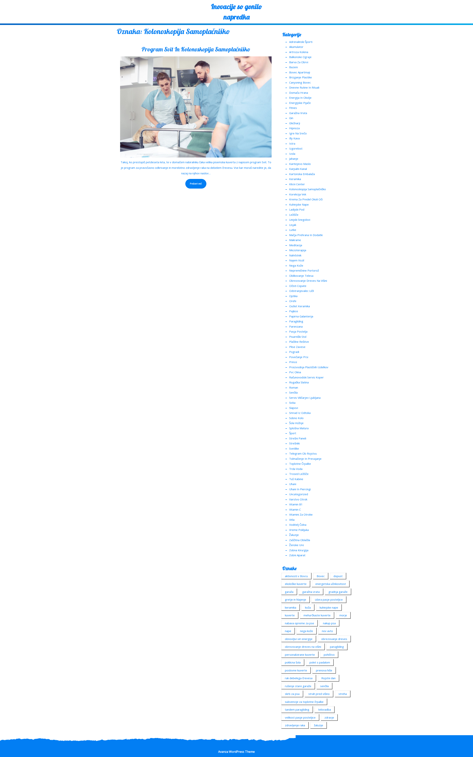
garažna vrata (311, 592)
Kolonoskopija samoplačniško (307, 189)
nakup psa (329, 623)
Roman (293, 387)
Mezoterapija (297, 250)
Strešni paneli (297, 438)
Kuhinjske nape (299, 204)
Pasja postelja (298, 331)
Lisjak (292, 225)
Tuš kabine (296, 479)
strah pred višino (319, 694)
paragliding (337, 646)
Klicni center (297, 184)
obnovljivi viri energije (298, 639)
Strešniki (294, 443)
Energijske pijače (300, 103)
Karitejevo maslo (300, 164)
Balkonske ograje (300, 57)
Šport (292, 433)
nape (288, 631)
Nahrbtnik (295, 255)
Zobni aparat (297, 555)
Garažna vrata (298, 113)
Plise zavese (297, 347)
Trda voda (295, 469)
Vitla (292, 519)
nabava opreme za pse (299, 623)
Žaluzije (294, 535)
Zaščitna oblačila (299, 540)
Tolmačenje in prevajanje (305, 458)
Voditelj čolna (297, 524)
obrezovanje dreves (334, 639)
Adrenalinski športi (300, 42)
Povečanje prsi (298, 357)
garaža (289, 592)
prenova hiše (324, 670)
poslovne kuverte (296, 670)
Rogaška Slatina (299, 382)
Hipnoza (294, 128)
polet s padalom (319, 662)
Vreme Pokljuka (299, 530)
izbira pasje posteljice (329, 599)
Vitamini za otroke (301, 514)
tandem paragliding (297, 709)
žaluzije (318, 725)
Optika (293, 296)
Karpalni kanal (298, 169)
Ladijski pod (296, 209)
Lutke (292, 230)
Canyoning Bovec (300, 82)
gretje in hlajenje (295, 599)
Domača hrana (298, 92)
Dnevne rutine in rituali (304, 87)
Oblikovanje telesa (301, 275)
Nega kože (296, 265)
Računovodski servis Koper (306, 377)
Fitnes (293, 108)
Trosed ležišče (299, 474)
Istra (292, 143)
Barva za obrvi (298, 62)
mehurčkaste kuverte (317, 615)
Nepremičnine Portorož (304, 270)
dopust (338, 576)
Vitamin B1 (296, 504)
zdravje (329, 717)
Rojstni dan (328, 678)
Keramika (295, 179)
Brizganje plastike (300, 77)
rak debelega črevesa (298, 678)
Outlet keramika (299, 306)
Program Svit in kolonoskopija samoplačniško (196, 49)
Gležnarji (294, 123)
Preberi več (193, 182)
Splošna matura (299, 428)
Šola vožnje (296, 423)
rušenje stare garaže (298, 686)
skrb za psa (292, 694)
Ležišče (293, 214)
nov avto (327, 631)
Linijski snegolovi (299, 219)
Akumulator (296, 47)
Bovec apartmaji (299, 72)
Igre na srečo (298, 133)
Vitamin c (295, 509)
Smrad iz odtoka (300, 413)
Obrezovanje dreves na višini (308, 280)
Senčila (293, 392)
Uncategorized (298, 494)
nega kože (306, 631)
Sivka (292, 402)
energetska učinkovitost (330, 584)
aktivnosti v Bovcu (296, 576)
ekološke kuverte (296, 584)
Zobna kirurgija (298, 550)
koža (308, 607)
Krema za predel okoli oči (306, 199)
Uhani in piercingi (300, 489)
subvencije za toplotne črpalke (304, 702)
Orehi (292, 301)
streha (342, 694)
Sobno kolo (296, 418)
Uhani (292, 484)
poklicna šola (293, 662)
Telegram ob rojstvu (303, 453)
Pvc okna (295, 372)
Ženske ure (296, 545)
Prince (293, 362)
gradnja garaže (338, 592)
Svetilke (294, 448)
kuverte (290, 615)
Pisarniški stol (297, 336)
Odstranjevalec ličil (301, 291)
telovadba (324, 709)
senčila (324, 686)
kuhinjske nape (329, 607)
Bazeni (293, 67)
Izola (292, 153)
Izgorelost (295, 148)
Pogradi (294, 352)
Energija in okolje (300, 97)
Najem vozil (296, 260)
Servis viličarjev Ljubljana (305, 397)
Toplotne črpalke (300, 463)
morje (343, 615)
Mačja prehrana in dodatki (306, 235)
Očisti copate (297, 286)
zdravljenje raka (295, 725)
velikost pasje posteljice (300, 717)
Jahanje (293, 158)
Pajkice (293, 311)
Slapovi (293, 408)
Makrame (295, 240)
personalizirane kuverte (300, 654)
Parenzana (296, 326)
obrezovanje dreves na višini (303, 646)
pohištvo (329, 654)
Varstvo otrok (298, 499)
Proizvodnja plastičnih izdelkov (308, 367)
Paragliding (296, 321)
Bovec (321, 576)
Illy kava (294, 138)
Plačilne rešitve (299, 341)
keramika (290, 607)
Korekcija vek (297, 194)
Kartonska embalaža (302, 174)
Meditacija (295, 245)
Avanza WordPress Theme (236, 752)
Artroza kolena (298, 52)
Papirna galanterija (301, 316)
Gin (291, 118)
